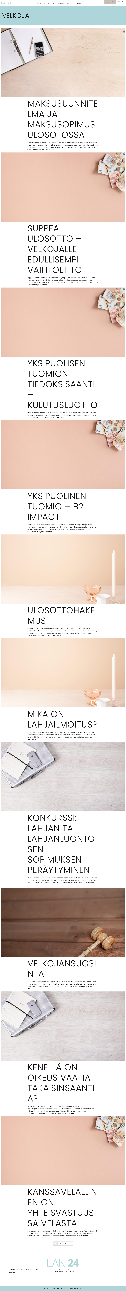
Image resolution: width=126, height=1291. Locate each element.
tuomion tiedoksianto (81, 3)
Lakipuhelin (50, 3)
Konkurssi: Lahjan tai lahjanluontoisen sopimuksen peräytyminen (62, 844)
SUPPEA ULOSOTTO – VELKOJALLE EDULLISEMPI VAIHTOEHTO (54, 249)
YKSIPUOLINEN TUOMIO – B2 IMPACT (56, 506)
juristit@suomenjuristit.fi (65, 1271)
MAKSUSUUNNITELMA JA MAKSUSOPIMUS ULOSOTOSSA (62, 119)
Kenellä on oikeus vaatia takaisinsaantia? (61, 1083)
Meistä (68, 3)
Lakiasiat (39, 3)
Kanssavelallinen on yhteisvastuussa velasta (62, 1207)
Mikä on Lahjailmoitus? (62, 719)
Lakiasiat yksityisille (16, 1269)
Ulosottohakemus (61, 615)
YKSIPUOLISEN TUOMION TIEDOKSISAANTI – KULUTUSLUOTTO (62, 384)
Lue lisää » (50, 150)
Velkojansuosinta (61, 968)
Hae (122, 2)
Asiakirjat (60, 3)
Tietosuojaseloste (74, 1288)
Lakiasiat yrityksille (32, 1269)
